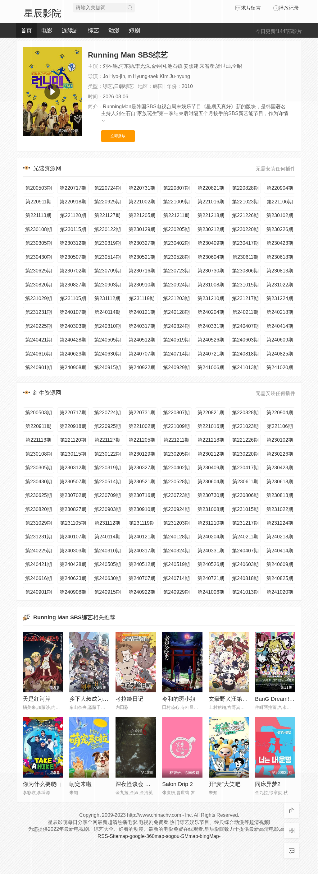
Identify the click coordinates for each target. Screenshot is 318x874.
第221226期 (245, 215)
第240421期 (38, 339)
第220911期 (38, 201)
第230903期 (107, 284)
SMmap (189, 836)
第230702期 (73, 270)
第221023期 (245, 201)
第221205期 (142, 215)
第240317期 (142, 326)
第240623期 (73, 353)
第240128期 (176, 312)
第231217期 (245, 298)
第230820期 (38, 284)
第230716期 (142, 270)
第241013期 (245, 367)
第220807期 (176, 188)
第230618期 (279, 257)
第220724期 (107, 188)
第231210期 (211, 298)
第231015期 (245, 284)
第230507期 (73, 257)
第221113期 (38, 215)
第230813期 (279, 270)
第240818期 (245, 353)
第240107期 (73, 312)
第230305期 (38, 243)
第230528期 (176, 257)
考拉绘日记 (129, 699)
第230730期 (211, 270)
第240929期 (176, 367)
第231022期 (279, 284)
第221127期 (107, 215)
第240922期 (142, 367)
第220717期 (73, 188)
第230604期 (211, 257)
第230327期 (142, 243)
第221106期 (280, 201)
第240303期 (73, 326)
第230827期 (73, 284)
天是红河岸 (37, 699)
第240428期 (73, 339)
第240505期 (107, 339)
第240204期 (211, 312)
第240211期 (245, 312)
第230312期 (73, 243)
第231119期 (142, 298)
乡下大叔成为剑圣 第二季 (100, 699)
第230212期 (211, 229)
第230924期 (176, 284)
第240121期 (142, 312)
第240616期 (38, 353)
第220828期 (245, 188)
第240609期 (279, 339)
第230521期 (142, 257)
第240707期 (142, 353)
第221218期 (211, 215)
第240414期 (279, 326)
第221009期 (176, 201)
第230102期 (279, 215)
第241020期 (279, 367)
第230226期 (279, 229)
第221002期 (142, 201)
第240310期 (107, 326)
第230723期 (176, 270)
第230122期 (107, 229)
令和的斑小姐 (179, 699)
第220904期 (279, 188)
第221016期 (211, 201)
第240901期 (38, 367)
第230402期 (176, 243)
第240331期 (211, 326)
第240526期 (211, 339)
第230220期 (245, 229)
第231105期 (73, 298)
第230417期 (245, 243)
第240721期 (211, 353)
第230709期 (107, 270)
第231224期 (279, 298)
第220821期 (211, 188)
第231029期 (38, 298)
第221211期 (176, 215)
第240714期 (176, 353)
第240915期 (107, 367)
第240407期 (245, 326)
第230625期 (38, 270)
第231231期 (38, 312)
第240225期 (38, 326)
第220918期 (73, 201)
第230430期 (38, 257)
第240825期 (279, 353)
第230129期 (142, 229)
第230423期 (279, 243)
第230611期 (245, 257)
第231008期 (211, 284)
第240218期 (279, 312)
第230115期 (73, 229)
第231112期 (107, 298)
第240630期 (107, 353)
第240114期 (107, 312)
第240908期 (73, 367)
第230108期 (38, 229)
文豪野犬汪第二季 (231, 699)
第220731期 (142, 188)
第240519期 (176, 339)
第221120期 (73, 215)
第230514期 (107, 257)
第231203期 (176, 298)
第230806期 (245, 270)
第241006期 (211, 367)
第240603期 (245, 339)
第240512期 (142, 339)
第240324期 (176, 326)
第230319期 (107, 243)
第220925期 (107, 201)
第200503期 (38, 188)
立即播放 (118, 136)
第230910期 (142, 284)
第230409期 (211, 243)
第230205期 (176, 229)
